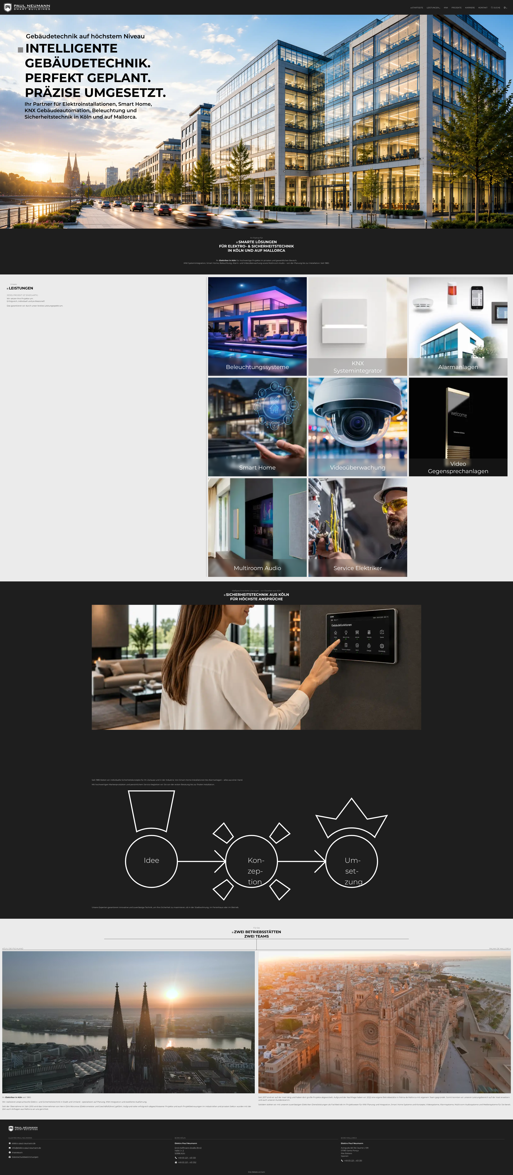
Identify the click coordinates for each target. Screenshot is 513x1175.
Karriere (470, 8)
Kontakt (482, 8)
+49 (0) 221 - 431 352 (187, 1162)
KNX (446, 8)
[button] (505, 7)
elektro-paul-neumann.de (23, 1143)
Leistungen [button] (433, 8)
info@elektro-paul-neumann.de (26, 1148)
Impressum (17, 1152)
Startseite (417, 8)
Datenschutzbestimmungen (25, 1157)
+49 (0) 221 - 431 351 (187, 1158)
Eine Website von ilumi (256, 1172)
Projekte (457, 8)
